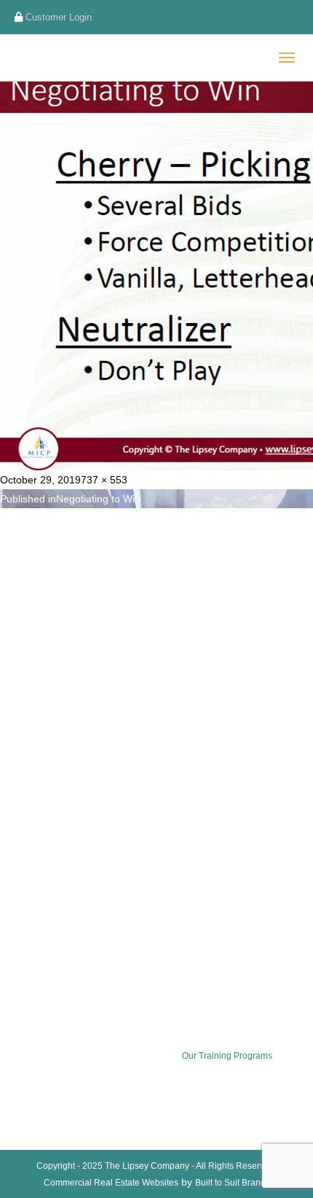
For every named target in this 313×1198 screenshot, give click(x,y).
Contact (37, 945)
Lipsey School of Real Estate (79, 817)
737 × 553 (104, 480)
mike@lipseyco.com (76, 582)
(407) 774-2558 (68, 601)
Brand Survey (49, 843)
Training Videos (53, 766)
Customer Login (57, 17)
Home (34, 715)
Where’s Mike (49, 868)
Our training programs (227, 1056)
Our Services (47, 741)
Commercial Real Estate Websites (111, 1183)
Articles (36, 894)
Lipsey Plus (45, 792)
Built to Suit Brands (232, 1183)
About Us (40, 919)
